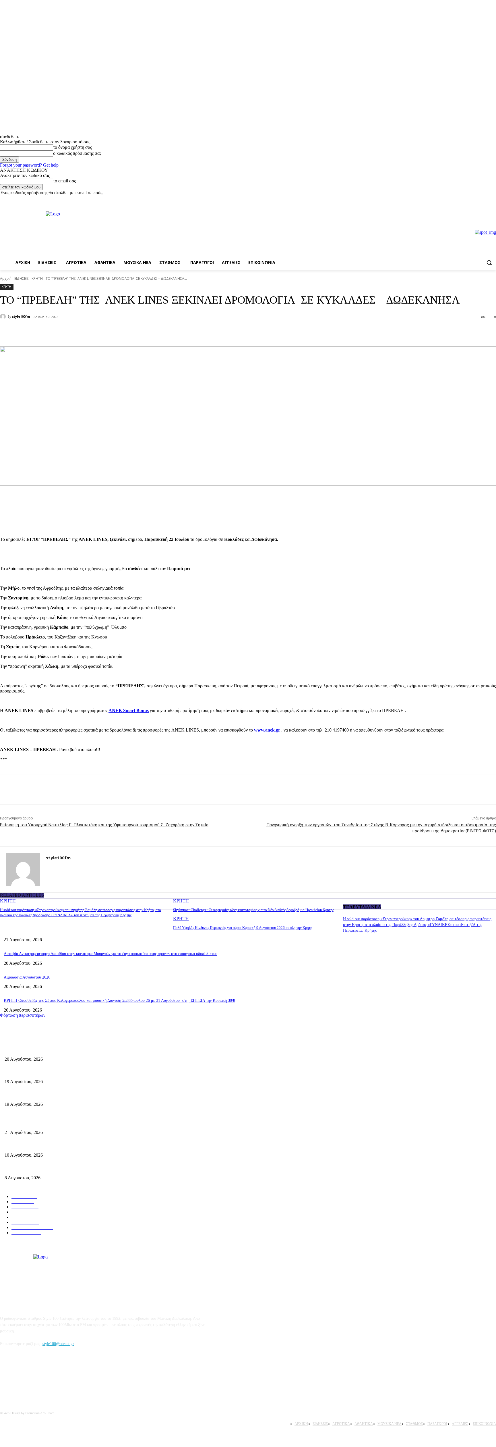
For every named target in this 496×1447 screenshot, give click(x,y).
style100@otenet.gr (58, 1344)
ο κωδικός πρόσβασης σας (77, 153)
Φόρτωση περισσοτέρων (22, 1015)
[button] (489, 262)
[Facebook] (484, 199)
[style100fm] (3, 316)
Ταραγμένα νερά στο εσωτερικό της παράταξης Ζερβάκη (51, 1095)
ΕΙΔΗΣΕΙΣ (21, 278)
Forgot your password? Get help (29, 165)
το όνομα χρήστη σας (72, 147)
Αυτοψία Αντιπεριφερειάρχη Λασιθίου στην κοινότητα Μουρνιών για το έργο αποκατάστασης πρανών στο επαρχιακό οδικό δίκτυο (110, 954)
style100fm (21, 316)
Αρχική (5, 278)
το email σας (64, 180)
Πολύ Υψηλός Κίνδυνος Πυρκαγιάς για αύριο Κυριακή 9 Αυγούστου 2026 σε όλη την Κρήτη (242, 927)
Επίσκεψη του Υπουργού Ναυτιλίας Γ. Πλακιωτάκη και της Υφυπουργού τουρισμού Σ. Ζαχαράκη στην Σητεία (104, 824)
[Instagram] (492, 199)
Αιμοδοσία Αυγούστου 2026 (27, 977)
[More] (97, 332)
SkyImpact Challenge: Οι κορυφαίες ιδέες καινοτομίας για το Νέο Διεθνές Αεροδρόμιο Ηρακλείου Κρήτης (253, 910)
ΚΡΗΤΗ (37, 278)
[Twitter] (76, 331)
